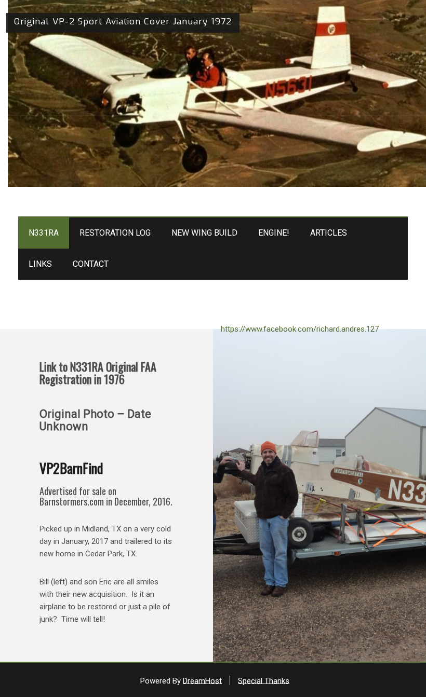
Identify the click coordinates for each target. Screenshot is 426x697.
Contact (91, 264)
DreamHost (202, 680)
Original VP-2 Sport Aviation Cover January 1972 (123, 22)
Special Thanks (263, 680)
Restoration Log (115, 233)
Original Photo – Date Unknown (95, 420)
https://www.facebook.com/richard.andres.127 (300, 329)
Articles (328, 233)
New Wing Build (204, 233)
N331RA (44, 233)
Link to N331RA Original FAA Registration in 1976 (97, 372)
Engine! (273, 233)
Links (40, 264)
